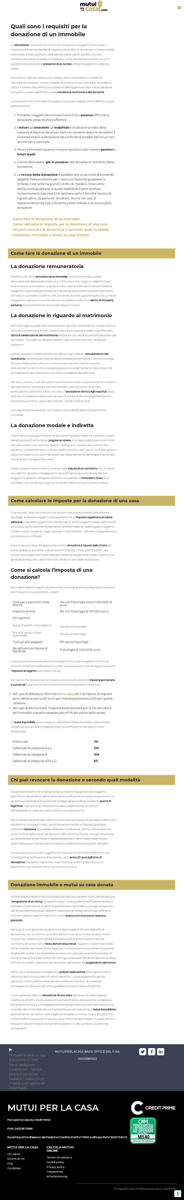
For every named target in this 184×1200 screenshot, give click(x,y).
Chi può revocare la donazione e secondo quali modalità (61, 230)
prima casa (65, 694)
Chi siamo (13, 1154)
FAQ (10, 1163)
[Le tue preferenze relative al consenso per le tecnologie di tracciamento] (177, 1193)
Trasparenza (55, 1171)
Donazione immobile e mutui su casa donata (51, 235)
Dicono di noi (16, 1158)
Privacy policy (56, 1167)
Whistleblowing (57, 1176)
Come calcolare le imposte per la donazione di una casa (60, 224)
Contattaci (14, 1168)
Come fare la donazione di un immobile (46, 219)
